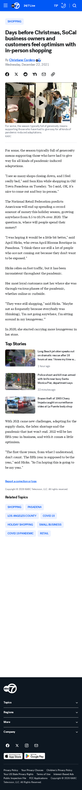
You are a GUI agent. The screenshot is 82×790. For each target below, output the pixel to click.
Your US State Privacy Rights (18, 774)
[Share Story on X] (16, 74)
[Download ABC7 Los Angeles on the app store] (13, 756)
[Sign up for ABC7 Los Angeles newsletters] (36, 746)
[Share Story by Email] (43, 74)
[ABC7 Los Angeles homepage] (15, 5)
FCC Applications (38, 778)
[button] (5, 5)
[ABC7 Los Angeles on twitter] (17, 746)
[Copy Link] (53, 74)
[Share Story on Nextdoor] (34, 74)
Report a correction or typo (21, 481)
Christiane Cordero (22, 60)
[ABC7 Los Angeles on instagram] (27, 746)
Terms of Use (43, 774)
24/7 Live (29, 6)
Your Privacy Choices (32, 770)
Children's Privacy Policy (59, 770)
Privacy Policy (11, 770)
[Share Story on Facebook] (7, 74)
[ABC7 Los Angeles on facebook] (8, 746)
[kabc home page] (10, 688)
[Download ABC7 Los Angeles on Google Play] (34, 756)
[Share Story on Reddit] (25, 74)
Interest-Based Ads (64, 774)
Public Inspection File (15, 778)
